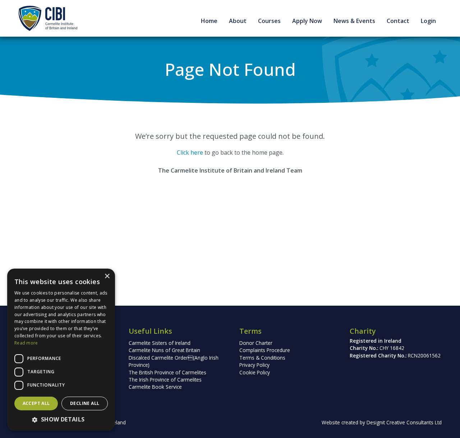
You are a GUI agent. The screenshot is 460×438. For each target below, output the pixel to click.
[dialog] (61, 350)
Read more (26, 343)
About (238, 21)
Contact (398, 21)
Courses (269, 21)
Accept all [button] (36, 403)
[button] (61, 419)
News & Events (354, 21)
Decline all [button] (84, 403)
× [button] (107, 276)
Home (209, 21)
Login (428, 21)
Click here (190, 152)
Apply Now (307, 21)
